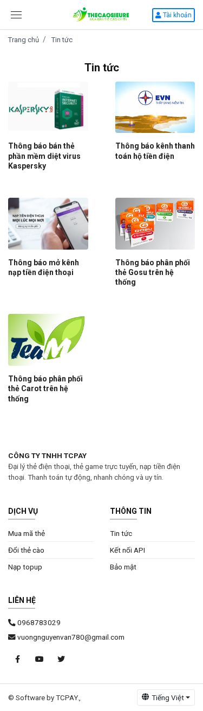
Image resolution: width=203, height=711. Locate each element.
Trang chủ (23, 40)
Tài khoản (176, 15)
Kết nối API (127, 550)
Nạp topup (25, 566)
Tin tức (62, 40)
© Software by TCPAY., (44, 697)
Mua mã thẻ (26, 533)
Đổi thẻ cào (26, 550)
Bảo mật (123, 566)
